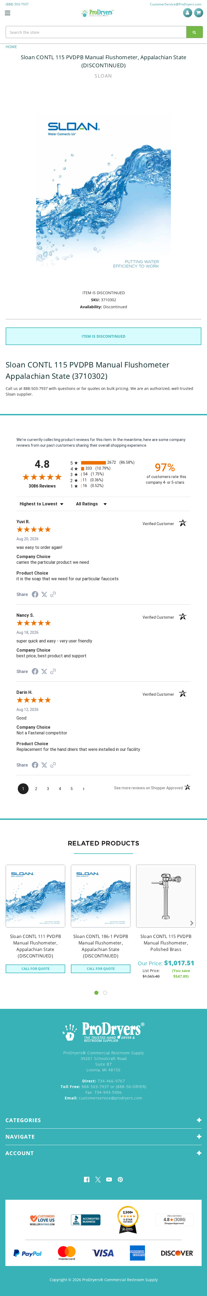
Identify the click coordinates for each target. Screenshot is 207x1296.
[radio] (103, 463)
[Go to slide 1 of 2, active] (96, 993)
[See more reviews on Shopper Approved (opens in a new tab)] (53, 595)
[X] (98, 1179)
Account (188, 12)
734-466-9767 (103, 1080)
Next (192, 923)
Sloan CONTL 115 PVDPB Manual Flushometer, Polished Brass (165, 942)
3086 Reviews (48, 486)
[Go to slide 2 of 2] (105, 993)
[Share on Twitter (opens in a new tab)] (44, 594)
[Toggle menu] (7, 12)
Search (195, 32)
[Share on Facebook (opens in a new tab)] (35, 595)
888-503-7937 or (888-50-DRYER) (103, 1086)
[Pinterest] (120, 1179)
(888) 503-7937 (17, 4)
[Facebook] (86, 1179)
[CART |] (199, 12)
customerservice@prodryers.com (103, 1098)
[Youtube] (109, 1179)
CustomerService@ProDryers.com (175, 4)
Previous (4, 923)
